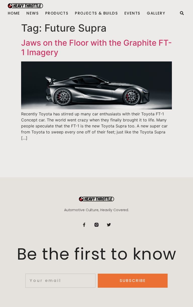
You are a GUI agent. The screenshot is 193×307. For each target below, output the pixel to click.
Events (132, 13)
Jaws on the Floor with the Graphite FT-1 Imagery (96, 47)
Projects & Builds (96, 13)
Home (14, 13)
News (32, 13)
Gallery (156, 13)
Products (56, 13)
